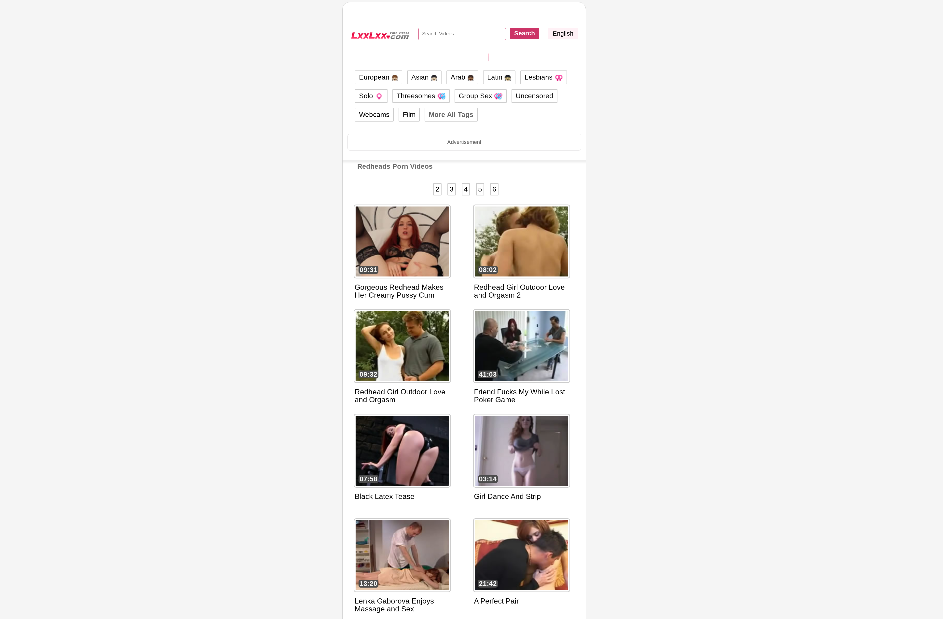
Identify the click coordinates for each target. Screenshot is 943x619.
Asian (421, 77)
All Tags (435, 57)
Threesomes (417, 96)
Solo (367, 96)
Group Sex (476, 96)
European (375, 77)
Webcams (374, 114)
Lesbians (540, 77)
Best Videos (508, 57)
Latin (495, 77)
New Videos (468, 57)
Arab (459, 77)
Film (409, 114)
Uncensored (534, 96)
